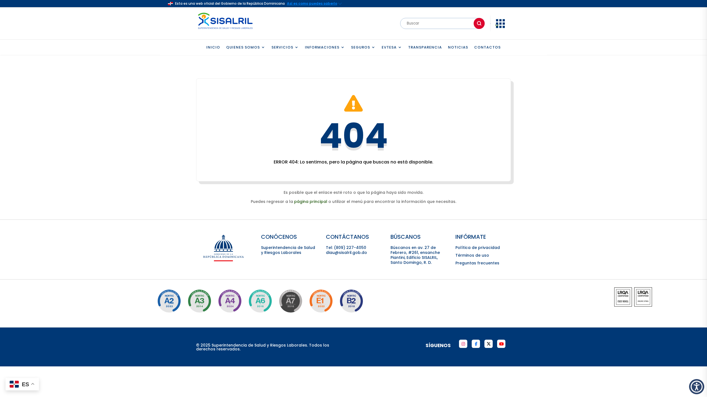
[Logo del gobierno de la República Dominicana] (224, 260)
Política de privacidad (477, 247)
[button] (696, 386)
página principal (310, 201)
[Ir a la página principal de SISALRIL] (225, 30)
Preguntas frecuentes (477, 263)
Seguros (360, 47)
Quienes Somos (243, 47)
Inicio (213, 47)
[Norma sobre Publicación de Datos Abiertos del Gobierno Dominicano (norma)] (199, 301)
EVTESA (389, 47)
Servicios (282, 47)
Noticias (458, 47)
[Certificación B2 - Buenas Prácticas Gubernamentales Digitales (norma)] (351, 301)
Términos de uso (472, 255)
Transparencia (425, 47)
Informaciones (322, 47)
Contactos (487, 47)
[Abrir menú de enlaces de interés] (500, 27)
